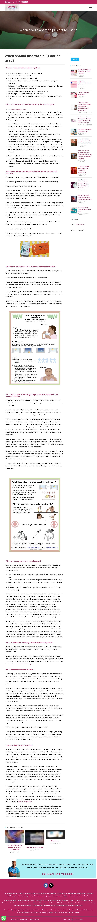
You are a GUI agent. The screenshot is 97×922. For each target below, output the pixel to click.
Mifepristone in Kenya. (34, 847)
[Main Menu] (90, 7)
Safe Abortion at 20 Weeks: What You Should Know (14, 847)
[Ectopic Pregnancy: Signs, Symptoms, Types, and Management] (74, 170)
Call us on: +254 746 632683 (57, 873)
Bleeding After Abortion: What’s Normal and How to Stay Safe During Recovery (83, 184)
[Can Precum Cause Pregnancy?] (74, 95)
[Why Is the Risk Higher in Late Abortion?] (74, 132)
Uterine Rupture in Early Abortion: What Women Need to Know (84, 197)
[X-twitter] (51, 885)
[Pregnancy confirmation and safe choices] (74, 84)
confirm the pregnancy (18, 110)
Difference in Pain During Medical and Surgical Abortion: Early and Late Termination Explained (85, 154)
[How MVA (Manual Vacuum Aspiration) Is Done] (74, 210)
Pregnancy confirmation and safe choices (84, 83)
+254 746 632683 (79, 225)
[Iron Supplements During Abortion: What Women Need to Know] (74, 142)
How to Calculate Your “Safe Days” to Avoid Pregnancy (84, 71)
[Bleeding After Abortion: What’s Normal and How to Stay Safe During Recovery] (74, 185)
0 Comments (81, 76)
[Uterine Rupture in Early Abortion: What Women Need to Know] (74, 199)
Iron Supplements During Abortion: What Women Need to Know (84, 141)
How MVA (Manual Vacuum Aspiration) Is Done (84, 209)
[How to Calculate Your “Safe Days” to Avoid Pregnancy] (74, 72)
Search (75, 59)
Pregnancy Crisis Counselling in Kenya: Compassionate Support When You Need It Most (84, 106)
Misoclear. (55, 841)
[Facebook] (46, 885)
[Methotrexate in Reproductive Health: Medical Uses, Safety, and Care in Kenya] (74, 120)
